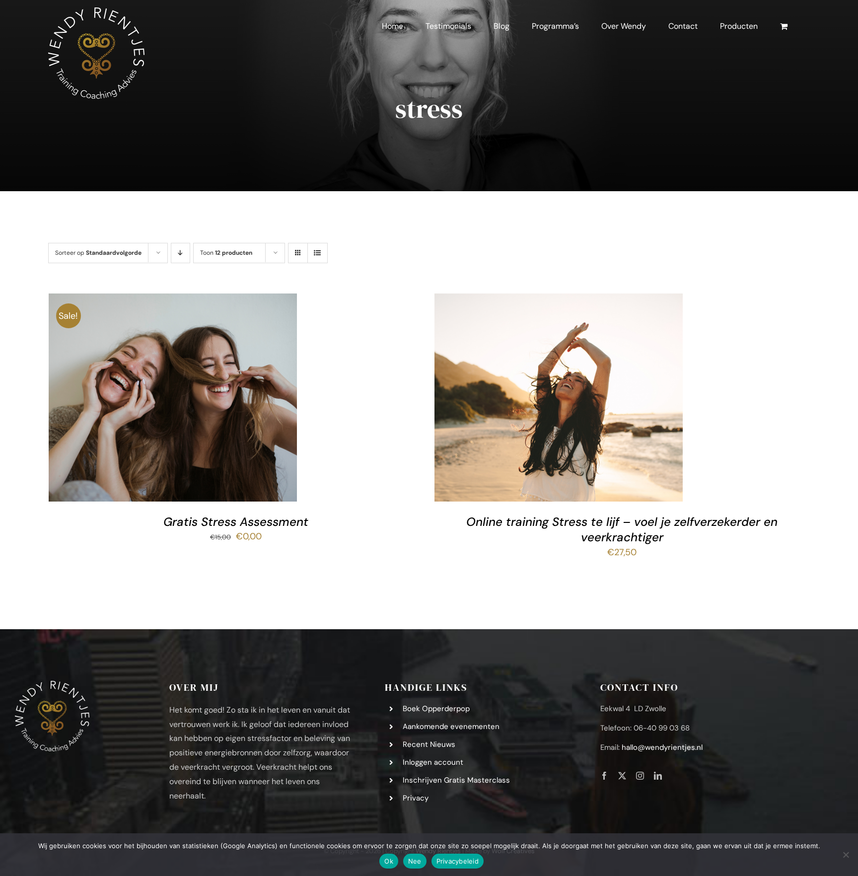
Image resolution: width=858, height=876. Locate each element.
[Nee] (846, 855)
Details (234, 400)
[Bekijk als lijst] (317, 253)
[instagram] (640, 776)
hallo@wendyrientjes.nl (662, 747)
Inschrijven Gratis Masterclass (456, 780)
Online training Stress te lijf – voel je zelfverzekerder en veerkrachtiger (622, 529)
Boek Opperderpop (436, 709)
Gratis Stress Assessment (235, 521)
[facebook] (604, 776)
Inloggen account (433, 762)
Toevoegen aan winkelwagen (151, 400)
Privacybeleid (457, 861)
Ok (388, 861)
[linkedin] (658, 776)
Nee (415, 861)
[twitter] (622, 776)
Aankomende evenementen (451, 726)
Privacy (416, 798)
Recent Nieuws (429, 744)
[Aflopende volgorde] (180, 253)
